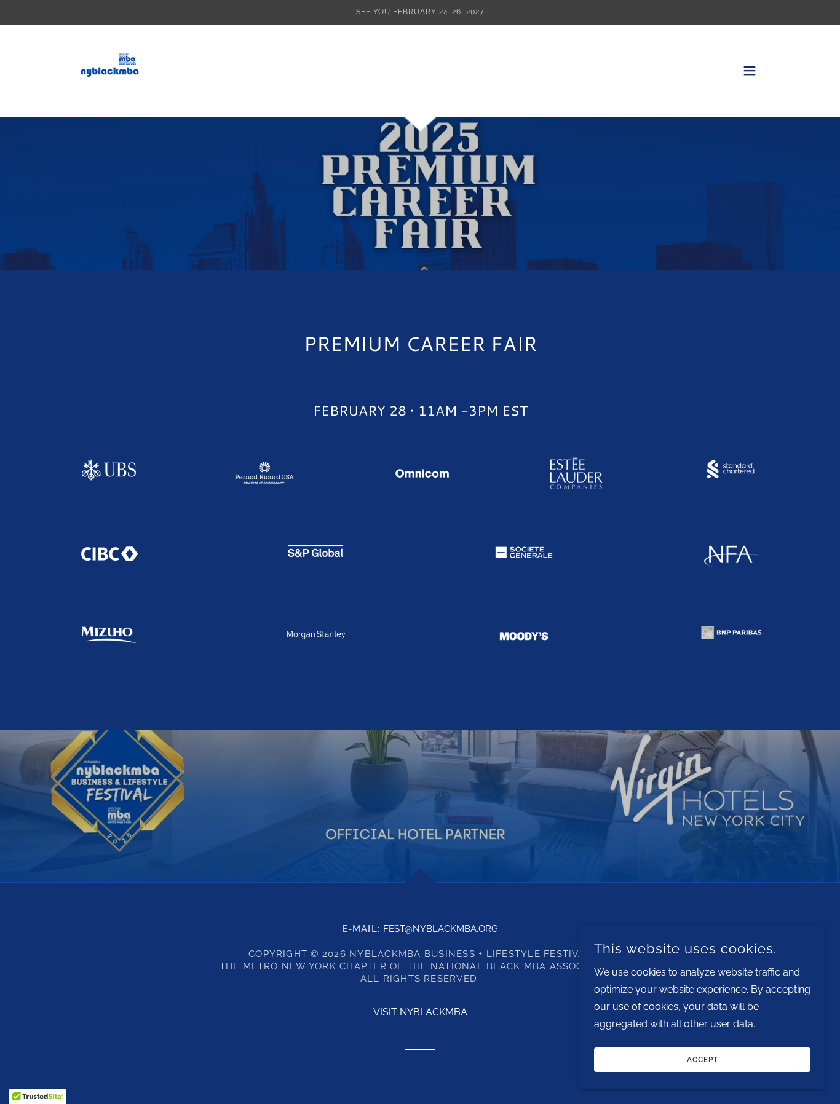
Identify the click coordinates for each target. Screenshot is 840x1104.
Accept (702, 1059)
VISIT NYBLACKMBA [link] (420, 1012)
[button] (749, 70)
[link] (109, 70)
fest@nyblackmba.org (440, 928)
